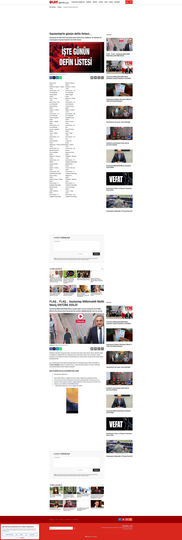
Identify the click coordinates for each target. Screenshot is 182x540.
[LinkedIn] (57, 77)
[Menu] (131, 2)
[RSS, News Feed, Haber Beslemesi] (130, 519)
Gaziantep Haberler (78, 2)
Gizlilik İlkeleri (68, 519)
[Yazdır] (92, 77)
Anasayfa (53, 7)
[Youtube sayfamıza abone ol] (123, 519)
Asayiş (101, 2)
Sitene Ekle (75, 519)
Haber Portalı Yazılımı (92, 536)
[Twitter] (54, 77)
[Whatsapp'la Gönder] (60, 77)
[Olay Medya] (59, 2)
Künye (56, 519)
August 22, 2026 (77, 386)
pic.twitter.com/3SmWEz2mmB (69, 384)
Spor (106, 2)
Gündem (88, 2)
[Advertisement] (91, 20)
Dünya (111, 2)
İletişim (61, 519)
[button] (95, 77)
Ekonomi (117, 2)
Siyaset (94, 2)
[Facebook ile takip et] (120, 519)
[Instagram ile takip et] (127, 519)
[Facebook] (50, 77)
